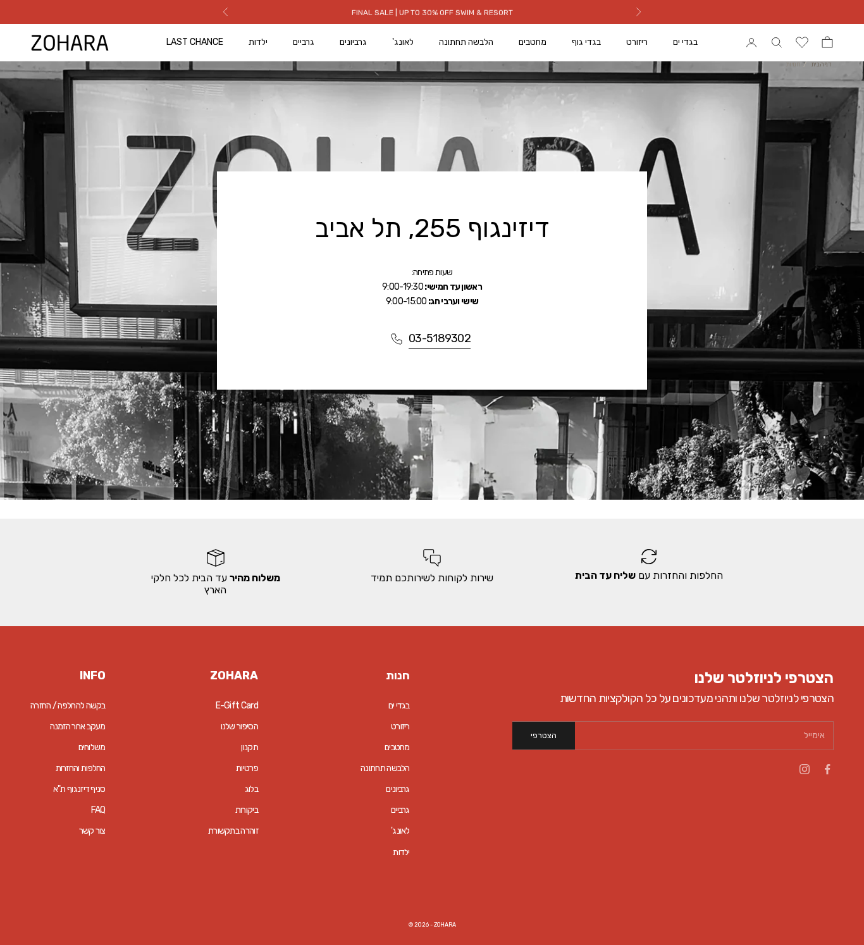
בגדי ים (685, 42)
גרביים (303, 42)
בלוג (251, 789)
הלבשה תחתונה (466, 42)
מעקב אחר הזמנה (78, 726)
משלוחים (92, 747)
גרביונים (353, 42)
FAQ (98, 810)
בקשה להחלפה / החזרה (68, 705)
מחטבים (532, 42)
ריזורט (637, 42)
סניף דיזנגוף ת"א (79, 789)
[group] (648, 572)
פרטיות (247, 768)
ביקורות (246, 810)
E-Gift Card (237, 705)
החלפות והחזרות (81, 768)
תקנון (249, 747)
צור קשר (92, 830)
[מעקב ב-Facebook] (827, 769)
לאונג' (403, 42)
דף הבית (821, 64)
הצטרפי (544, 735)
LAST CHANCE (194, 42)
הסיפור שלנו (239, 726)
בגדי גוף (586, 42)
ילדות (258, 42)
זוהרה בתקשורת (233, 830)
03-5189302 (440, 338)
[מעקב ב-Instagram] (804, 769)
